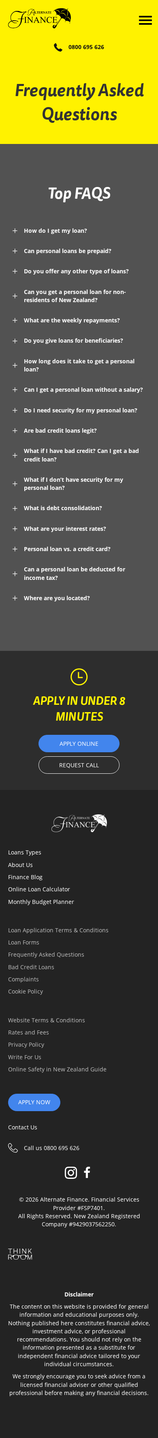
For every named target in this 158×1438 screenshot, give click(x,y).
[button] (79, 231)
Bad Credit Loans (31, 967)
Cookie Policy (25, 991)
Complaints (23, 979)
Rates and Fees (28, 1032)
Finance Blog (25, 877)
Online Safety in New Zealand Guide (57, 1069)
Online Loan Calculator (39, 889)
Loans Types (24, 852)
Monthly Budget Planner (41, 902)
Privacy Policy (26, 1044)
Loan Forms (23, 942)
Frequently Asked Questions (46, 954)
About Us (20, 865)
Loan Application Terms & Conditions (58, 930)
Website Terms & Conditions (46, 1020)
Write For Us (24, 1057)
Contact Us (22, 1127)
